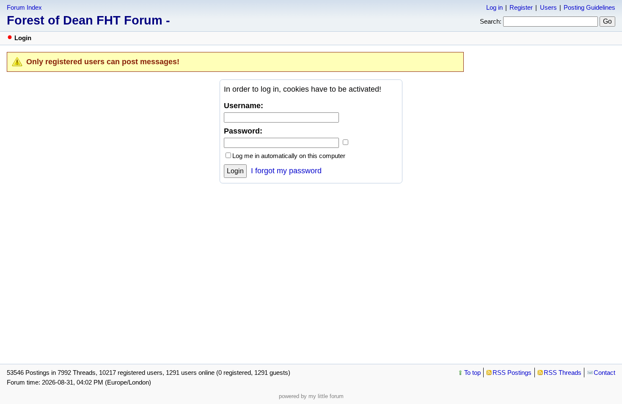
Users (548, 7)
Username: (243, 105)
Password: (243, 131)
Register (521, 7)
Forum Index (24, 7)
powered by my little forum (311, 396)
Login (235, 171)
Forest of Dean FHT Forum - (88, 20)
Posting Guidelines (589, 7)
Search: (490, 21)
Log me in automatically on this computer (288, 155)
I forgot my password (286, 171)
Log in (494, 7)
